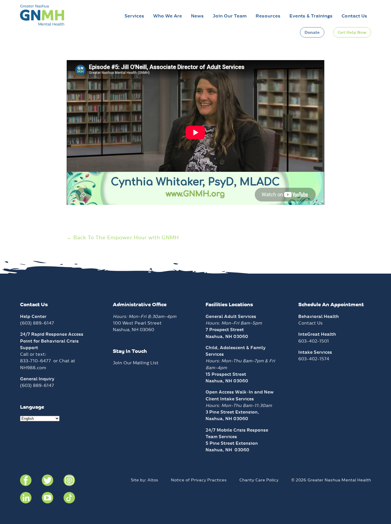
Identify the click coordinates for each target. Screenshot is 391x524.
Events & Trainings (311, 16)
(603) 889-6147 (37, 323)
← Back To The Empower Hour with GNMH (123, 237)
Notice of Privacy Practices (199, 480)
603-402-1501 (313, 341)
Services (134, 16)
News (197, 16)
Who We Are (167, 16)
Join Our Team (230, 16)
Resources (268, 16)
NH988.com (33, 367)
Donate (312, 32)
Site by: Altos (144, 480)
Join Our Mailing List (136, 362)
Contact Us (354, 16)
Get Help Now (352, 32)
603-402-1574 (313, 358)
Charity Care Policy (259, 480)
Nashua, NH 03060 (227, 449)
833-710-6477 (35, 360)
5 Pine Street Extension (232, 443)
